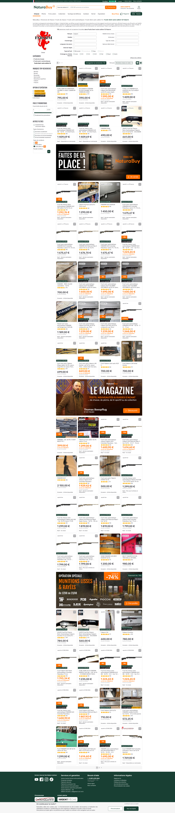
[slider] (33, 113)
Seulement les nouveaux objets (40, 125)
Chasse (36, 14)
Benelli (36, 73)
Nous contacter (137, 1)
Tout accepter (131, 808)
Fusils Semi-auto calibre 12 (94, 20)
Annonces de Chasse (47, 20)
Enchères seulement (41, 131)
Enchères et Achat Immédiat (43, 135)
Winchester (37, 77)
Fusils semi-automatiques (76, 20)
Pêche (44, 14)
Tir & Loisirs (52, 14)
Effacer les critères (135, 58)
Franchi (36, 82)
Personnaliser (115, 808)
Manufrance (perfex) (40, 79)
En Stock (36, 98)
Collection (61, 14)
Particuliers (38, 144)
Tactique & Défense (74, 14)
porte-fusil (69, 26)
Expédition (39, 91)
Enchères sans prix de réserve (44, 133)
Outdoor (86, 14)
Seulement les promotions (42, 115)
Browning (36, 75)
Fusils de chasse (61, 20)
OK (48, 151)
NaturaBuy (36, 20)
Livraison (40, 95)
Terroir (93, 14)
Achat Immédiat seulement (43, 137)
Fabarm (36, 80)
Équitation (101, 14)
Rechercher (111, 7)
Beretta (36, 71)
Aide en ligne (128, 1)
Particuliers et (40, 146)
